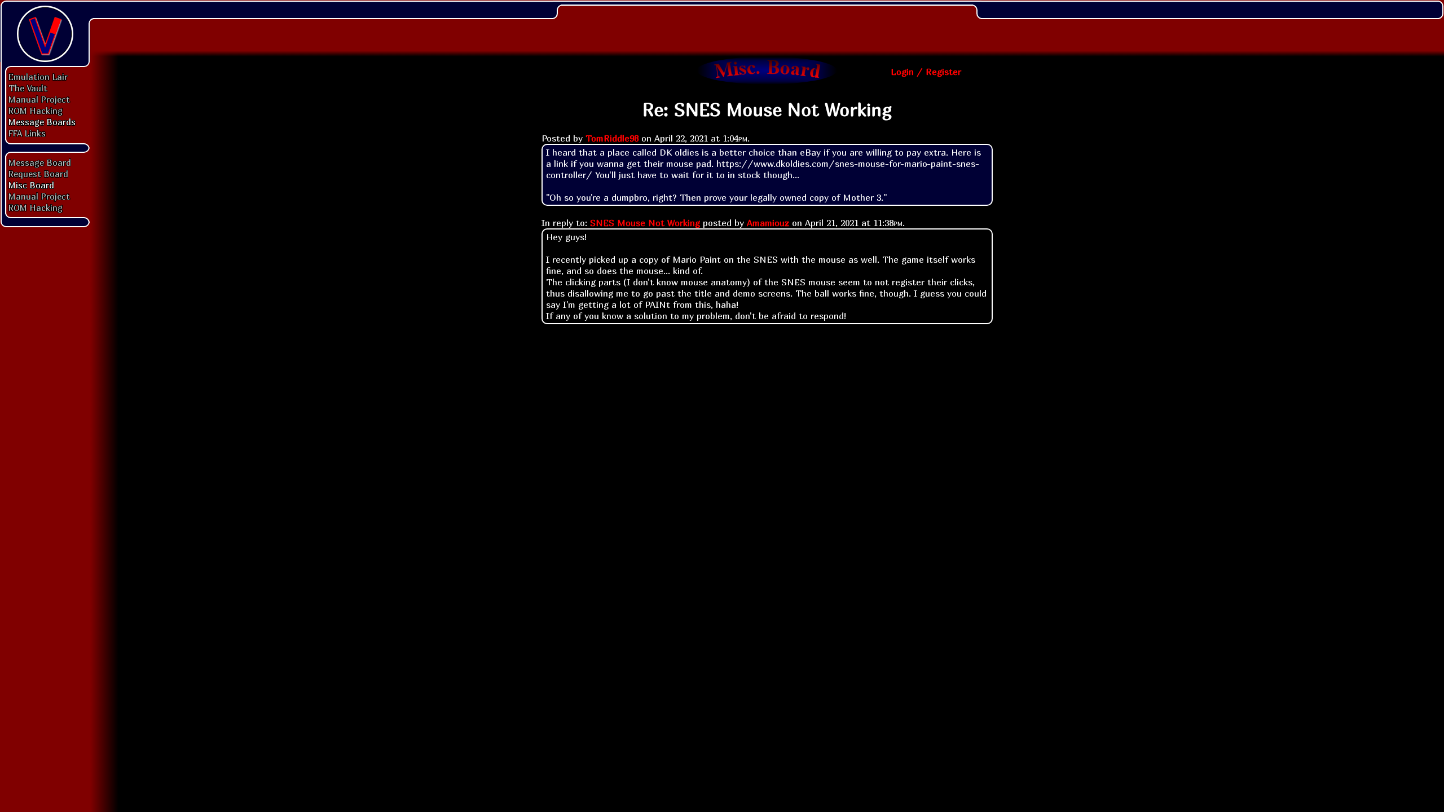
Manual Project (39, 99)
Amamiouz (768, 222)
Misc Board (31, 185)
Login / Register (926, 71)
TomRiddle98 (612, 138)
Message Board (39, 162)
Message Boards (42, 122)
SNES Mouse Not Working (645, 222)
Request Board (38, 174)
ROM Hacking (35, 110)
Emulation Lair (38, 77)
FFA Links (27, 133)
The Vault (27, 88)
